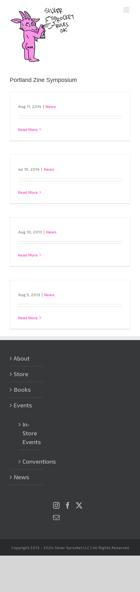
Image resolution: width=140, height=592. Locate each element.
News (51, 106)
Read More (28, 129)
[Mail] (56, 517)
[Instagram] (56, 505)
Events (23, 405)
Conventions (29, 461)
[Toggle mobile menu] (126, 10)
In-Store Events (29, 433)
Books (22, 389)
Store (21, 373)
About (22, 358)
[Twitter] (79, 505)
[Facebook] (67, 505)
